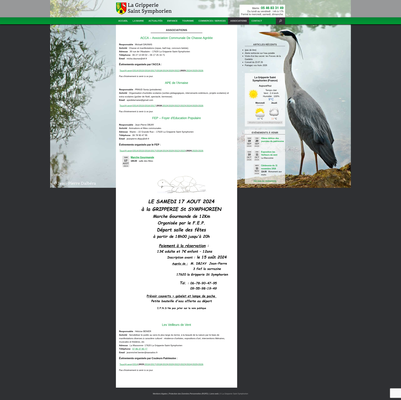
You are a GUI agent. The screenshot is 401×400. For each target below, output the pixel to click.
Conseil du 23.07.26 (254, 62)
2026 (200, 70)
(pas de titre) (250, 50)
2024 (188, 70)
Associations (238, 21)
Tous (122, 70)
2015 (141, 70)
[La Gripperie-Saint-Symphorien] (144, 8)
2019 (165, 70)
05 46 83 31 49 (272, 7)
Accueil (123, 21)
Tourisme (188, 21)
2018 (159, 70)
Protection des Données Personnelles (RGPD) (188, 394)
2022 (177, 70)
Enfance (172, 21)
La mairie (138, 21)
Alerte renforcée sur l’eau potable (260, 53)
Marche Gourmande (142, 157)
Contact (256, 21)
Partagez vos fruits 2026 (256, 65)
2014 (135, 70)
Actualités (155, 21)
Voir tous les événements (264, 181)
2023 (182, 105)
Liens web (214, 394)
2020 (171, 70)
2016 (147, 70)
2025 (194, 70)
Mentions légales (160, 394)
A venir (128, 70)
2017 (153, 70)
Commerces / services (212, 21)
